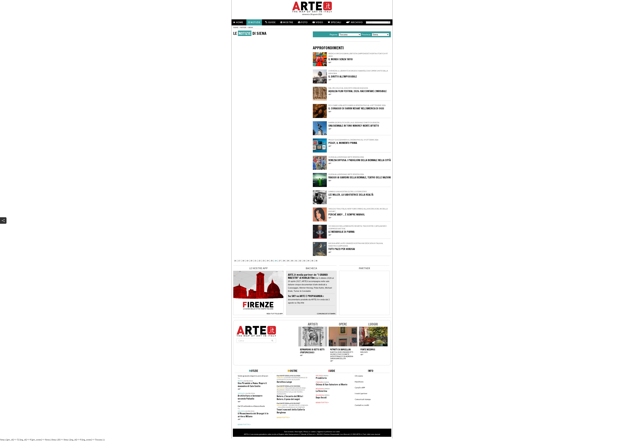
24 (268, 261)
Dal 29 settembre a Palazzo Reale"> (253, 411)
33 (304, 261)
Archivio (357, 22)
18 (243, 261)
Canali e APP (360, 387)
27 (280, 261)
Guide (272, 22)
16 (235, 261)
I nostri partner (361, 393)
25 (272, 261)
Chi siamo (359, 376)
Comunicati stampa (363, 399)
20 (251, 261)
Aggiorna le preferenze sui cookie (328, 432)
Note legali (298, 432)
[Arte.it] (312, 6)
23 (264, 261)
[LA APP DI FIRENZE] (258, 314)
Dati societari (288, 432)
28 (284, 261)
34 (308, 261)
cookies (313, 432)
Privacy (306, 432)
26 (276, 261)
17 (239, 261)
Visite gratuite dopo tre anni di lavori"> (253, 381)
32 (300, 261)
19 (247, 261)
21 (255, 261)
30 (292, 261)
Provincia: (366, 34)
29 (288, 261)
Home (239, 22)
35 (312, 261)
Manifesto (359, 382)
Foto (304, 22)
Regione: (334, 34)
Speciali (336, 22)
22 (259, 261)
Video (319, 22)
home (235, 27)
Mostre (288, 22)
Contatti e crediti (362, 405)
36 (316, 261)
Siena (250, 27)
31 (296, 261)
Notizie (255, 22)
